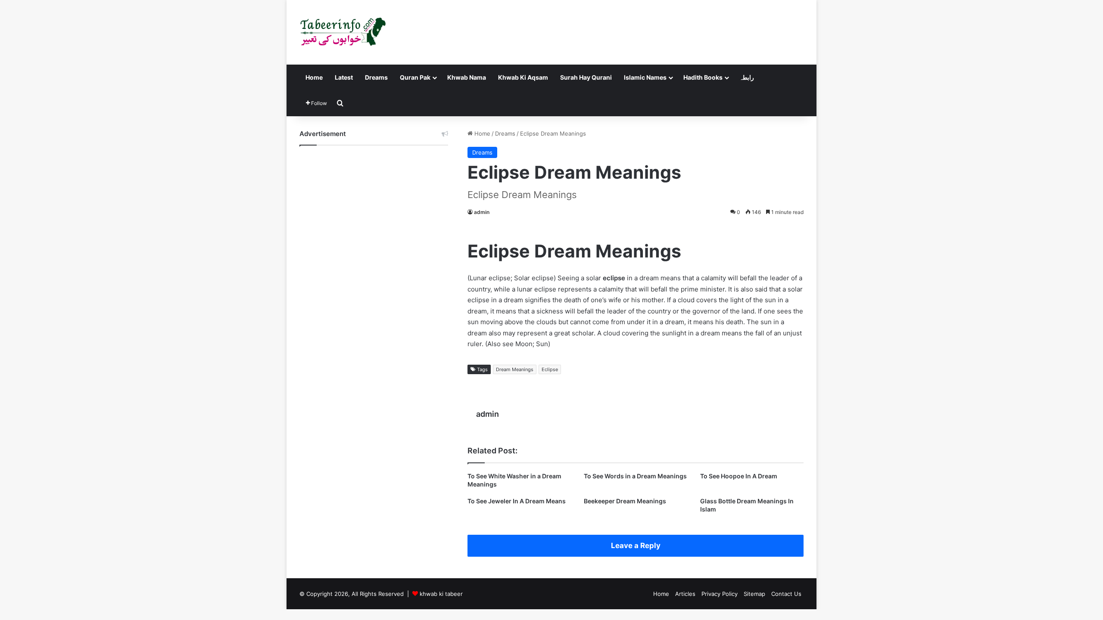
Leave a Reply (636, 545)
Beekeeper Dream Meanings (625, 501)
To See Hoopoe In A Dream (738, 476)
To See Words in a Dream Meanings (635, 476)
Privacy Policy (719, 593)
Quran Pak (415, 77)
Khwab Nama (466, 77)
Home (314, 77)
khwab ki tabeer (441, 593)
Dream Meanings (514, 369)
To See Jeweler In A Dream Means (516, 501)
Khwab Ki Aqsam (523, 77)
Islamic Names (645, 77)
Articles (685, 593)
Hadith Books (703, 77)
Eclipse (550, 369)
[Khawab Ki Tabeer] (342, 32)
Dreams (376, 77)
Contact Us (786, 593)
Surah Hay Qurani (586, 77)
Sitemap (754, 593)
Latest (344, 77)
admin (481, 212)
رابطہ (746, 77)
